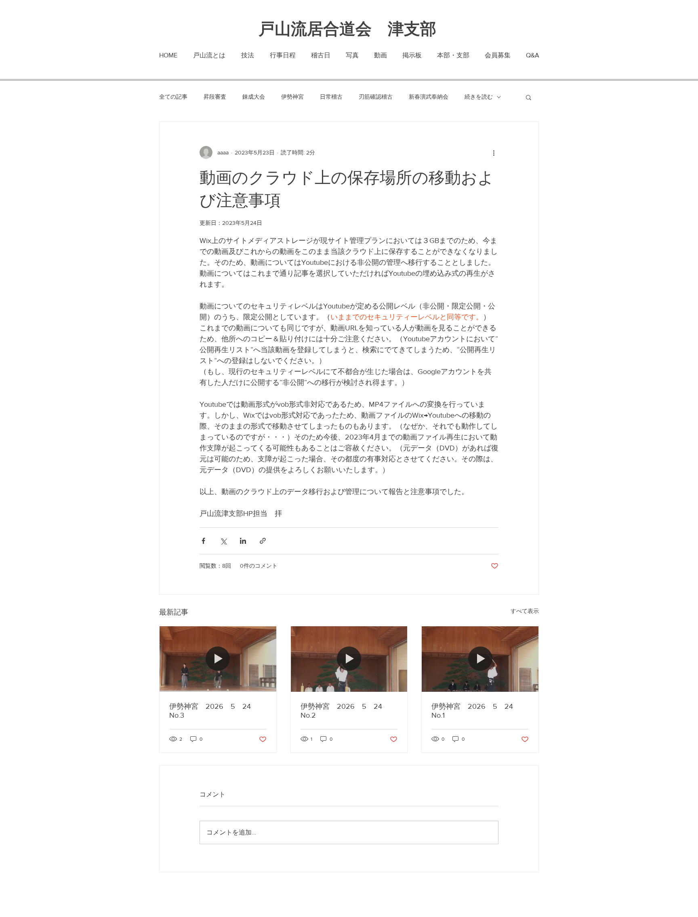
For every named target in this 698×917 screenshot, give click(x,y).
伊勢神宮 (292, 96)
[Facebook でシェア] (203, 541)
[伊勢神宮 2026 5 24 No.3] (218, 659)
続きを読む (479, 96)
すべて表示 (525, 611)
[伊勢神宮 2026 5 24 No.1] (480, 659)
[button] (528, 97)
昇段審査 (215, 96)
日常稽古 (331, 96)
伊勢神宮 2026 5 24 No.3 (213, 710)
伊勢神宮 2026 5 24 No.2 (345, 710)
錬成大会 (253, 96)
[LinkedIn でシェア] (243, 541)
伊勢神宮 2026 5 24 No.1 (475, 710)
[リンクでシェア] (263, 541)
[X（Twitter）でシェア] (223, 541)
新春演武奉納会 (428, 96)
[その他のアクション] (493, 152)
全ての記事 (173, 96)
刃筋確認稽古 (376, 96)
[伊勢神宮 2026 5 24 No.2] (349, 659)
